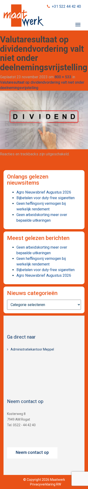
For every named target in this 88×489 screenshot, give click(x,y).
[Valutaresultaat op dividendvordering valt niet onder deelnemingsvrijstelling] (44, 119)
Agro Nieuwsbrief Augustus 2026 (43, 192)
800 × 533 (63, 77)
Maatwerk (23, 16)
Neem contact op (32, 452)
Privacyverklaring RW (45, 484)
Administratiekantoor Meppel (32, 349)
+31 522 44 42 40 (66, 6)
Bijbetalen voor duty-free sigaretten (45, 198)
